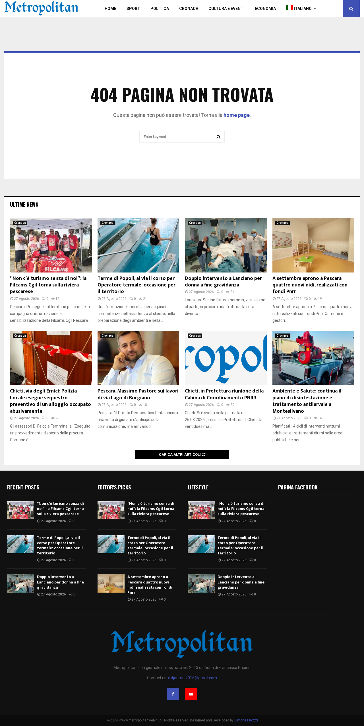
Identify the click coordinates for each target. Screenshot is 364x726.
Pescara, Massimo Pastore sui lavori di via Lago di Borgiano (138, 394)
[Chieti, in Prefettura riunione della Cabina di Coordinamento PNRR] (226, 358)
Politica (159, 8)
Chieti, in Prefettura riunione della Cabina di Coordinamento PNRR (224, 394)
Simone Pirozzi (246, 720)
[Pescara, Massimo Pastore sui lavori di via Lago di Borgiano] (138, 358)
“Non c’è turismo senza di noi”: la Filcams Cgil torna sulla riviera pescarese (48, 285)
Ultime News (24, 204)
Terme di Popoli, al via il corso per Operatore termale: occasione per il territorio (136, 285)
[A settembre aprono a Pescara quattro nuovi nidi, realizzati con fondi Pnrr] (313, 245)
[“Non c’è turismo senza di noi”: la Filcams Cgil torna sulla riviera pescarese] (51, 245)
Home (110, 8)
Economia (265, 8)
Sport (133, 8)
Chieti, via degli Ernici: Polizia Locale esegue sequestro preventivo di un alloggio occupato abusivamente (50, 401)
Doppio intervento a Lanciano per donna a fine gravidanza (223, 281)
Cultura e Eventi (226, 8)
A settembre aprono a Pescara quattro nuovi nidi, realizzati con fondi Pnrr (310, 285)
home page (237, 115)
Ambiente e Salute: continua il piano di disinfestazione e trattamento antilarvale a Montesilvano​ (307, 401)
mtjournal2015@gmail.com (192, 678)
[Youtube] (191, 694)
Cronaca (188, 8)
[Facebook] (173, 694)
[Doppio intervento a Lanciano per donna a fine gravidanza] (226, 245)
